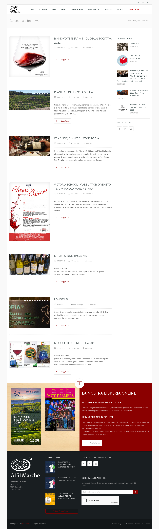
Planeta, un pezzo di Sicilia (73, 92)
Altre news (89, 48)
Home (129, 21)
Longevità (61, 299)
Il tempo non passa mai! (71, 255)
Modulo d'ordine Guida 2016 (75, 343)
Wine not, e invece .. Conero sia (76, 138)
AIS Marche (26, 524)
